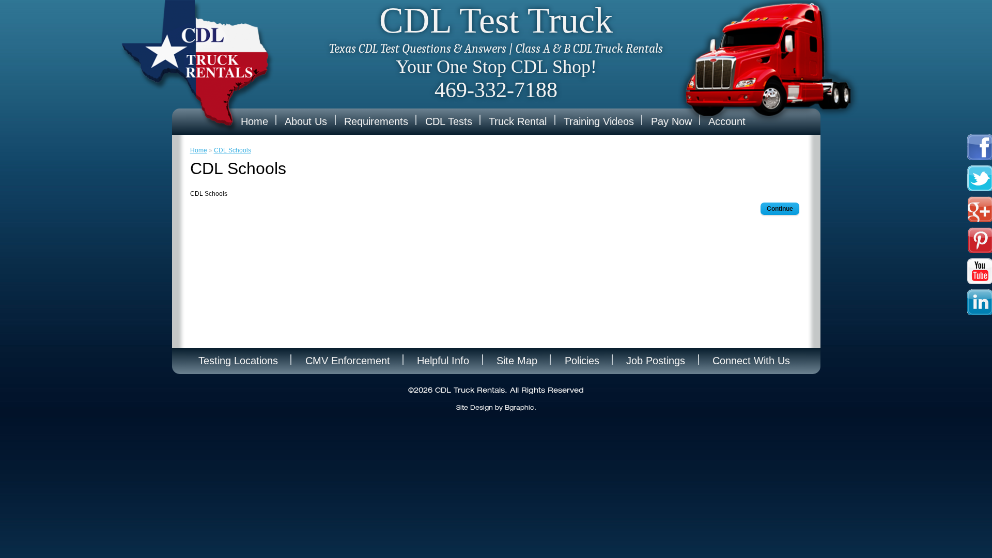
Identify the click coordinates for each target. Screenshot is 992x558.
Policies (582, 360)
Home (254, 121)
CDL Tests (448, 121)
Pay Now (671, 121)
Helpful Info (443, 360)
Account (727, 121)
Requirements (376, 121)
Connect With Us (751, 360)
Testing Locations (238, 360)
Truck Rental (518, 121)
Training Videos (599, 121)
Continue (780, 208)
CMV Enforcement (347, 360)
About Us (306, 121)
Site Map (517, 360)
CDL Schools (232, 150)
